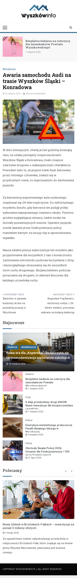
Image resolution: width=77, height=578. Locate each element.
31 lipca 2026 (34, 457)
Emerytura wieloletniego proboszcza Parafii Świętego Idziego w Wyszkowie (48, 429)
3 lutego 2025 (12, 533)
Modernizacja (28, 347)
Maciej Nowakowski (35, 93)
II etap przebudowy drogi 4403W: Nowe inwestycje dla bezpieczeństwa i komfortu (49, 405)
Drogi (28, 397)
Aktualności (9, 69)
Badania (29, 374)
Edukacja (12, 347)
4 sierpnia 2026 (35, 434)
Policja (28, 443)
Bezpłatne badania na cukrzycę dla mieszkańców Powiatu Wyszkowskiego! (47, 44)
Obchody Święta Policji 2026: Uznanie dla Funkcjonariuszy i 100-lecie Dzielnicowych (47, 452)
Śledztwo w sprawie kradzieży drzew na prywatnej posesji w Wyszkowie (14, 305)
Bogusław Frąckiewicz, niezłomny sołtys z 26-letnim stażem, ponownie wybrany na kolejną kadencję (57, 305)
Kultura (28, 420)
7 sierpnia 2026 (35, 388)
